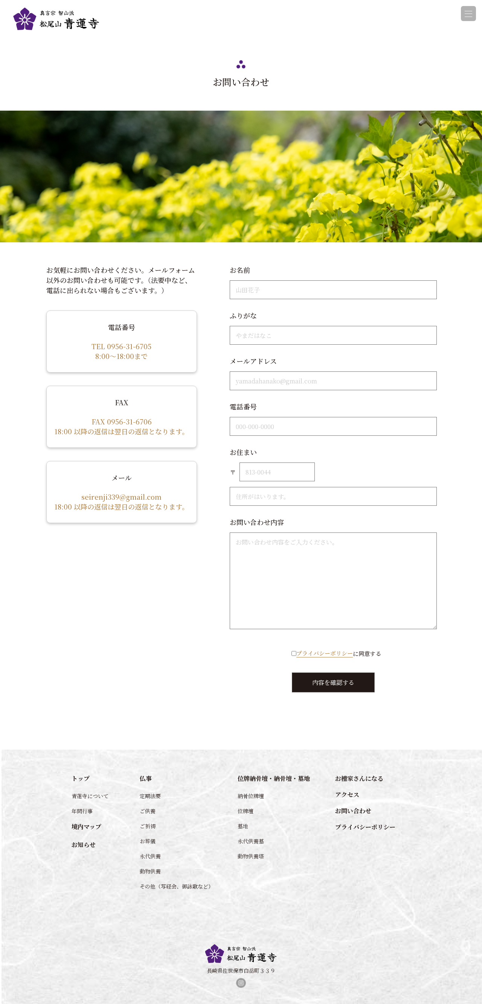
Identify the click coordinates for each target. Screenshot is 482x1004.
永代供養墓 (251, 841)
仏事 (146, 778)
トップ (81, 778)
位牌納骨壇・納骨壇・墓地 (274, 778)
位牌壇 (245, 811)
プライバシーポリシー (324, 653)
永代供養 (150, 856)
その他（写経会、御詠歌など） (175, 886)
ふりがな (243, 315)
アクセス (347, 794)
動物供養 (150, 871)
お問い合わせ (353, 810)
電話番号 (243, 406)
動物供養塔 (251, 856)
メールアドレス (253, 361)
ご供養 (148, 811)
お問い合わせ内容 (257, 522)
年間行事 (82, 811)
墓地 (243, 826)
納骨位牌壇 (251, 796)
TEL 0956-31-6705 (121, 346)
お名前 (240, 270)
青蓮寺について (90, 796)
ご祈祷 (148, 826)
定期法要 (150, 796)
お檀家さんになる (359, 778)
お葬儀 (148, 841)
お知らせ (84, 844)
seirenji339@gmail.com (121, 497)
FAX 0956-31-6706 (122, 421)
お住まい (243, 452)
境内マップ (86, 826)
